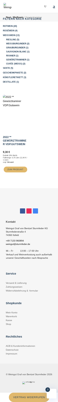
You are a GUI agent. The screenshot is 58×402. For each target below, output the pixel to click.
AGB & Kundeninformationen (20, 346)
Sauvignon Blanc (16, 51)
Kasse (9, 320)
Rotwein (8, 26)
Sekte (6, 68)
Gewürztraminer (16, 59)
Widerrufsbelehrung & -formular (22, 290)
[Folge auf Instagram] (29, 211)
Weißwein (9, 35)
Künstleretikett (13, 77)
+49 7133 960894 (15, 240)
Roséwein (8, 30)
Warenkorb (11, 316)
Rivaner (10, 55)
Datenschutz (12, 349)
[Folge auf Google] (35, 211)
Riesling (11, 39)
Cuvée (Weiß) (14, 64)
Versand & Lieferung (16, 283)
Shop (8, 324)
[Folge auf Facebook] (22, 211)
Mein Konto (11, 312)
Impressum (11, 353)
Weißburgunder (16, 43)
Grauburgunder (15, 47)
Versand (10, 162)
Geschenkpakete (13, 72)
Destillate (9, 82)
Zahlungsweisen (14, 287)
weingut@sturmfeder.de (18, 244)
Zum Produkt (15, 169)
